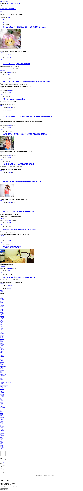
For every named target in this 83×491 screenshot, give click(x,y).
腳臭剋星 (2, 299)
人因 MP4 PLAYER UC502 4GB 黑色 (14, 99)
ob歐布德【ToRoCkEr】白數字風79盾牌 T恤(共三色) (18, 211)
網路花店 (2, 392)
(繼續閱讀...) (2, 52)
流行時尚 (9, 57)
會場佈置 (2, 395)
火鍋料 (1, 328)
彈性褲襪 (2, 417)
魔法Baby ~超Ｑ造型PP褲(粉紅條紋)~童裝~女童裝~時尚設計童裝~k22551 (24, 27)
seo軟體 (1, 387)
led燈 (1, 409)
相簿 (4, 19)
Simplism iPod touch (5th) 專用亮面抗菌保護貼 (16, 64)
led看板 (1, 413)
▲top (1, 59)
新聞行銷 (2, 435)
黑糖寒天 (2, 383)
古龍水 (1, 442)
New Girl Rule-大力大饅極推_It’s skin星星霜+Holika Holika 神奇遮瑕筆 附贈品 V (27, 81)
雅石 (1, 371)
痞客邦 (8, 72)
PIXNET (33, 475)
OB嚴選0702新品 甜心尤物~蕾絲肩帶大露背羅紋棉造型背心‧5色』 (23, 181)
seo (1, 434)
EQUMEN (2, 447)
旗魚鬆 (1, 318)
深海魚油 (2, 362)
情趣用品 (2, 422)
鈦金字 (1, 411)
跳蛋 (1, 425)
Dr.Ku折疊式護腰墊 (4, 374)
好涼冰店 (2, 306)
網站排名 (2, 389)
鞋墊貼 (1, 314)
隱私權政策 (48, 475)
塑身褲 (1, 446)
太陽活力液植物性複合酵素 (5, 382)
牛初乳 (1, 360)
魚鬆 (1, 322)
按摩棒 (1, 423)
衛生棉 (1, 429)
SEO (1, 390)
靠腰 (1, 376)
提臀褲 (1, 448)
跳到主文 (2, 11)
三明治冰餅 (2, 305)
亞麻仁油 (2, 358)
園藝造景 (2, 368)
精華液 (1, 438)
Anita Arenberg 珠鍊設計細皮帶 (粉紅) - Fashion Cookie (19, 229)
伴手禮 (1, 321)
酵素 (1, 363)
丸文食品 (2, 316)
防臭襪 (1, 303)
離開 (6, 489)
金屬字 (1, 406)
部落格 (4, 21)
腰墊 (1, 378)
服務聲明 (52, 475)
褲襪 (1, 415)
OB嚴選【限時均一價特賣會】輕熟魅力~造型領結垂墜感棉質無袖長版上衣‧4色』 (27, 134)
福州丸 (1, 329)
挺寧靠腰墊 (2, 375)
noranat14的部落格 (8, 9)
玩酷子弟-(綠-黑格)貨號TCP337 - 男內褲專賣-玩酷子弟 (19, 277)
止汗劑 (1, 312)
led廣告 (1, 410)
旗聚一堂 (2, 317)
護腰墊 (1, 379)
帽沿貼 (1, 298)
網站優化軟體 (3, 386)
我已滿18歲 (3, 489)
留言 (11, 72)
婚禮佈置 (2, 394)
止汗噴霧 (2, 313)
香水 (1, 441)
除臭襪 (1, 302)
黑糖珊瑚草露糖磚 (4, 385)
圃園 (1, 443)
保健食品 (2, 356)
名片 (4, 22)
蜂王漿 (1, 359)
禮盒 (1, 320)
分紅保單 (2, 367)
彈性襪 (1, 414)
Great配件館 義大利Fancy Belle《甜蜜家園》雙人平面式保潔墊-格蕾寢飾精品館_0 (27, 116)
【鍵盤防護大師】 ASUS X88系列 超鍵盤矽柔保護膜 (18, 164)
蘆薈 (1, 437)
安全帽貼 (2, 308)
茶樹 (1, 439)
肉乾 (1, 324)
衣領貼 (1, 297)
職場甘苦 (10, 17)
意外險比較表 (3, 366)
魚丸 (1, 325)
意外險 (1, 364)
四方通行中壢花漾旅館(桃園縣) (12, 247)
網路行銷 (2, 433)
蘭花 (1, 372)
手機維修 (2, 427)
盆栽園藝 (2, 370)
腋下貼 (1, 310)
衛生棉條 (2, 430)
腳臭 (1, 301)
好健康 (1, 355)
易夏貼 (1, 309)
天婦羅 (1, 326)
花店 (1, 391)
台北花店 (2, 396)
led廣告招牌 (2, 407)
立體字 (1, 403)
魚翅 (1, 332)
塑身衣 (1, 445)
